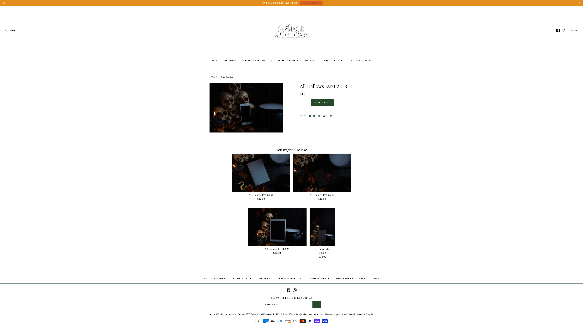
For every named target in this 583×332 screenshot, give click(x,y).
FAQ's (376, 278)
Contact (339, 60)
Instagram (230, 60)
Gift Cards (311, 60)
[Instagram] (563, 30)
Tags (213, 77)
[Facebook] (558, 30)
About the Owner (214, 278)
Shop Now (311, 3)
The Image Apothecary (227, 314)
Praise (363, 278)
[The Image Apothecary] (291, 10)
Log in (368, 60)
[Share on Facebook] (310, 116)
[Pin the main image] (319, 116)
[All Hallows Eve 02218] (246, 85)
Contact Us (264, 278)
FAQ (326, 60)
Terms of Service (319, 278)
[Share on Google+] (324, 116)
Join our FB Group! (254, 60)
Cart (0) (574, 30)
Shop (215, 60)
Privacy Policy (344, 278)
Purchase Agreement (290, 278)
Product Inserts (288, 60)
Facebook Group (241, 278)
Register (356, 60)
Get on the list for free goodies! (291, 298)
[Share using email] (330, 116)
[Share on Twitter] (314, 116)
